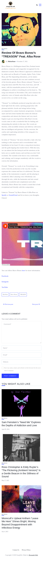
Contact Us (16, 550)
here (23, 270)
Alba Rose (5, 294)
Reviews (4, 48)
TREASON (23, 294)
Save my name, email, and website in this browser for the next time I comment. (22, 369)
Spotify (4, 195)
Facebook (5, 276)
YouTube (5, 287)
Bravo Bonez (14, 294)
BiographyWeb (33, 555)
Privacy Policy (26, 550)
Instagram (5, 282)
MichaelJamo (11, 61)
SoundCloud (13, 195)
